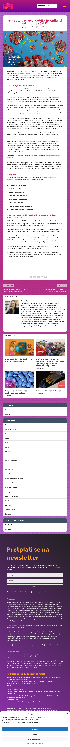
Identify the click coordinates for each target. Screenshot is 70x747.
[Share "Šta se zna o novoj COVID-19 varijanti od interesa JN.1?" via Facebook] (31, 277)
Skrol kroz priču (9, 483)
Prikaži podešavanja (35, 739)
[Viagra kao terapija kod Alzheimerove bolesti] (19, 379)
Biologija (7, 434)
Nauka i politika (9, 465)
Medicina (7, 451)
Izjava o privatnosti (39, 743)
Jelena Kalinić (31, 27)
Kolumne (7, 414)
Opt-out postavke (30, 743)
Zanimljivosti (9, 505)
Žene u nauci (8, 514)
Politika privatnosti (10, 529)
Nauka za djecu (9, 469)
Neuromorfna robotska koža (49, 391)
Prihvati (35, 729)
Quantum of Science (11, 487)
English (7, 438)
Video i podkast (9, 492)
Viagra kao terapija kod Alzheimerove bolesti (16, 392)
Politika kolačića (10, 525)
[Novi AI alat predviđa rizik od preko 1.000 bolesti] (19, 347)
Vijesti (47, 27)
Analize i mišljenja (10, 429)
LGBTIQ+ (7, 447)
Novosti (7, 474)
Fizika (7, 443)
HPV (6, 409)
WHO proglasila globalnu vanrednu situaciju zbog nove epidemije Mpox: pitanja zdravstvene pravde (50, 362)
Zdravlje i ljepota (10, 509)
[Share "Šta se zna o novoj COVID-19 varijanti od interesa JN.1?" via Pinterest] (38, 277)
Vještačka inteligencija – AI (13, 496)
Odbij (35, 734)
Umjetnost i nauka (10, 501)
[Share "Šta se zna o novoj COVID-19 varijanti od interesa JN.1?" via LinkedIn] (42, 277)
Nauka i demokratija (11, 460)
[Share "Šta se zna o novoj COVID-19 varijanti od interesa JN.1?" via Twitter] (35, 277)
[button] (67, 714)
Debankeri (8, 425)
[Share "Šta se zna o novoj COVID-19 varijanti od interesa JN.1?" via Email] (45, 277)
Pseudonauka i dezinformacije (14, 478)
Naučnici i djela (9, 456)
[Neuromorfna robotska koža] (50, 379)
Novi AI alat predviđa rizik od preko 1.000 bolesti (18, 360)
